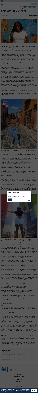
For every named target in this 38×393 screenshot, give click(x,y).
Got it (10, 199)
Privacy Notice (7, 391)
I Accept (34, 390)
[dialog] (19, 196)
